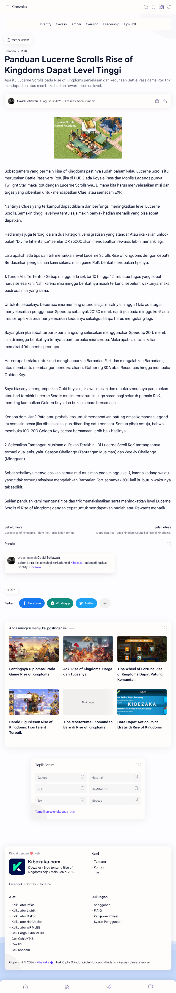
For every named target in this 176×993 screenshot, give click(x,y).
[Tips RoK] (130, 24)
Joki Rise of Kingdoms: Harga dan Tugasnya (87, 671)
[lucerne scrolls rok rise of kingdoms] (88, 138)
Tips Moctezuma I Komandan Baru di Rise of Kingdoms (88, 724)
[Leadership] (111, 24)
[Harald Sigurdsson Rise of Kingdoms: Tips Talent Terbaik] (34, 702)
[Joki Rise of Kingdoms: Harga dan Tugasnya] (88, 649)
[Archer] (76, 24)
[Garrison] (92, 24)
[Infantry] (45, 24)
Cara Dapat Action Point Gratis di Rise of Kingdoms (139, 724)
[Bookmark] (153, 6)
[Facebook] (15, 884)
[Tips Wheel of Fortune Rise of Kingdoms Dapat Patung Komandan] (142, 649)
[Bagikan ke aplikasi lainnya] (104, 603)
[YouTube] (45, 884)
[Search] (145, 6)
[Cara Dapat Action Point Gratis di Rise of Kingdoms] (142, 702)
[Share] (109, 987)
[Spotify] (31, 884)
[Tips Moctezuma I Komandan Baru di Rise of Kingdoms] (88, 702)
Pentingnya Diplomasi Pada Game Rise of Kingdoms (32, 671)
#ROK (11, 590)
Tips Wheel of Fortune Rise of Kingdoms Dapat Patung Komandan (139, 674)
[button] (161, 6)
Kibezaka (19, 7)
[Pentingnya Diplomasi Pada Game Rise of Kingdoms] (34, 649)
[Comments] (151, 987)
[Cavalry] (61, 24)
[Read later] (157, 101)
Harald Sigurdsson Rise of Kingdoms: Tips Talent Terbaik (30, 727)
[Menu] (67, 987)
